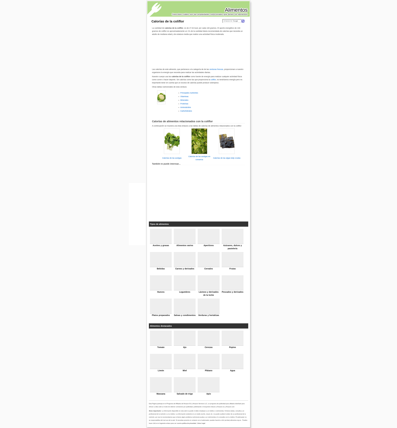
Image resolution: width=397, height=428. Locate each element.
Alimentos (236, 10)
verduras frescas (216, 69)
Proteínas (184, 104)
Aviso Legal (201, 423)
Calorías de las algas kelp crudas (226, 158)
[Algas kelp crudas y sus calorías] (227, 153)
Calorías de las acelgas (172, 158)
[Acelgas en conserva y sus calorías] (199, 153)
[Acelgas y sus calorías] (172, 153)
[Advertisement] (198, 51)
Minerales (184, 100)
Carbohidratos (186, 111)
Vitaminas (184, 96)
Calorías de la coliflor (167, 21)
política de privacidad (189, 423)
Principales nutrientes (189, 93)
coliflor (213, 80)
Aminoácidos (185, 107)
